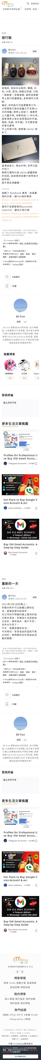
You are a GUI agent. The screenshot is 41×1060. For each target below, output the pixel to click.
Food (13, 1033)
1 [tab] (15, 18)
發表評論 (9, 402)
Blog (20, 1033)
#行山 (13, 1014)
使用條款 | (25, 1036)
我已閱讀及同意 (20, 1056)
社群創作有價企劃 (11, 9)
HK (26, 1030)
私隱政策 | (34, 1036)
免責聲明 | (15, 1036)
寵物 (4, 257)
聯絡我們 (25, 1039)
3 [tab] (22, 18)
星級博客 (31, 982)
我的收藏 (30, 998)
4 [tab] (25, 18)
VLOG (12, 982)
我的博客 (25, 1003)
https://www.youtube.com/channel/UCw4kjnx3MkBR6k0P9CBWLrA (20, 217)
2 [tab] (19, 18)
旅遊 (22, 254)
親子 (34, 254)
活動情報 (22, 257)
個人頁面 (9, 998)
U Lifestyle (10, 1030)
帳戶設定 (20, 998)
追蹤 (35, 51)
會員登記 (35, 3)
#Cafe (34, 1014)
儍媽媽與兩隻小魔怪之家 (10, 373)
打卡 (16, 254)
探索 (6, 982)
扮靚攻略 (12, 257)
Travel (20, 1030)
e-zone (27, 1033)
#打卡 (20, 1014)
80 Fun (12, 49)
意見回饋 (15, 987)
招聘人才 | (16, 1039)
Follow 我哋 (17, 264)
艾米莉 (24, 373)
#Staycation (16, 1019)
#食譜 (27, 1014)
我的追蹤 (15, 1003)
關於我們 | (6, 1036)
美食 (28, 254)
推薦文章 (21, 982)
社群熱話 (28, 9)
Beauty (33, 1030)
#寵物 (5, 1014)
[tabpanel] (20, 15)
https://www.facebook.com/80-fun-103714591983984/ (20, 201)
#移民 (27, 1019)
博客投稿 (25, 987)
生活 (4, 33)
